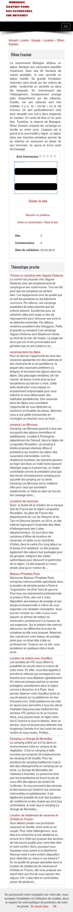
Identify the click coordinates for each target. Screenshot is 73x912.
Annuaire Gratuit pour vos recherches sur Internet (19, 9)
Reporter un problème (38, 215)
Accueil (13, 40)
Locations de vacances (24, 501)
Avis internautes (27, 156)
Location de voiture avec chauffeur (31, 658)
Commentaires (24, 243)
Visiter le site (37, 201)
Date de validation (27, 250)
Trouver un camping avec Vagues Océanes (36, 275)
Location (48, 40)
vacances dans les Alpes (25, 352)
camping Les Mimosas (24, 424)
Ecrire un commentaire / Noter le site (38, 222)
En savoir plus (39, 906)
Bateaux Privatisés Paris (25, 574)
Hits (17, 235)
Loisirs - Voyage (30, 40)
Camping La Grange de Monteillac (31, 738)
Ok (54, 906)
